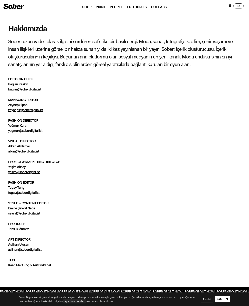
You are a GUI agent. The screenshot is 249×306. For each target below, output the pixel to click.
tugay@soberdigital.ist (23, 193)
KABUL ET (222, 299)
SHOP (87, 7)
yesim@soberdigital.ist (24, 172)
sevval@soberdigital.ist (24, 213)
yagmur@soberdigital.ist (25, 131)
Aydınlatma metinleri (74, 301)
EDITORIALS (137, 7)
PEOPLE (116, 7)
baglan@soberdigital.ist (24, 89)
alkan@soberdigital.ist (23, 151)
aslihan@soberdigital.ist (25, 250)
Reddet (207, 299)
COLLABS (159, 7)
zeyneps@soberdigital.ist (25, 110)
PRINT (101, 7)
